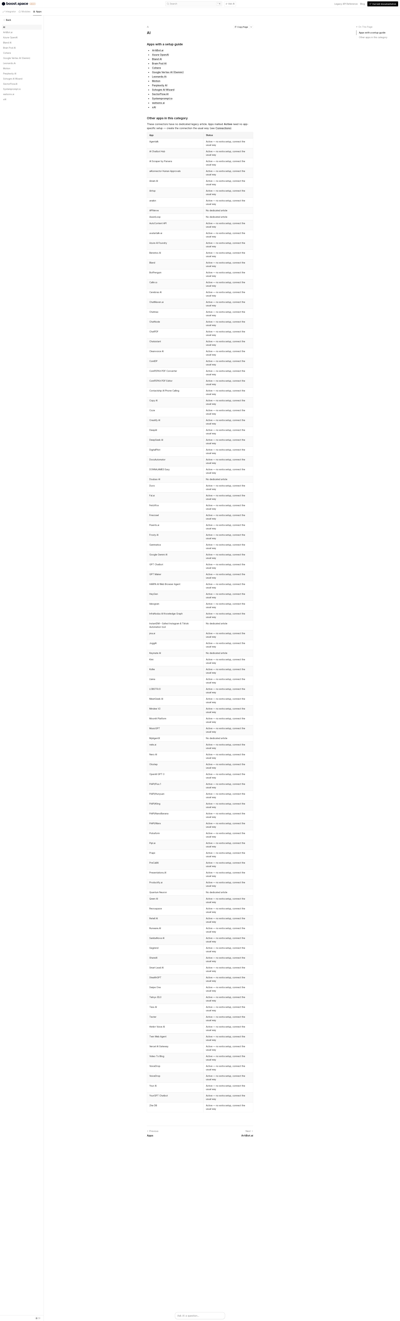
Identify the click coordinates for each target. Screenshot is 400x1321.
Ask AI (231, 3)
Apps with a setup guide (372, 32)
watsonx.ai (158, 102)
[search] (193, 3)
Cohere (156, 67)
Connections (222, 128)
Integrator (11, 11)
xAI (154, 107)
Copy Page (242, 27)
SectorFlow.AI (160, 94)
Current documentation (384, 4)
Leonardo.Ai (159, 76)
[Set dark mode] (38, 1318)
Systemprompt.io (162, 98)
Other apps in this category (373, 37)
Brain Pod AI (159, 63)
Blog (362, 4)
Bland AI (157, 59)
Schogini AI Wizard (163, 89)
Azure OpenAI (160, 54)
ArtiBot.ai (157, 50)
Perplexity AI (159, 85)
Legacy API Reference (346, 4)
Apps (39, 11)
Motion (156, 81)
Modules (26, 11)
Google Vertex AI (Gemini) (168, 72)
